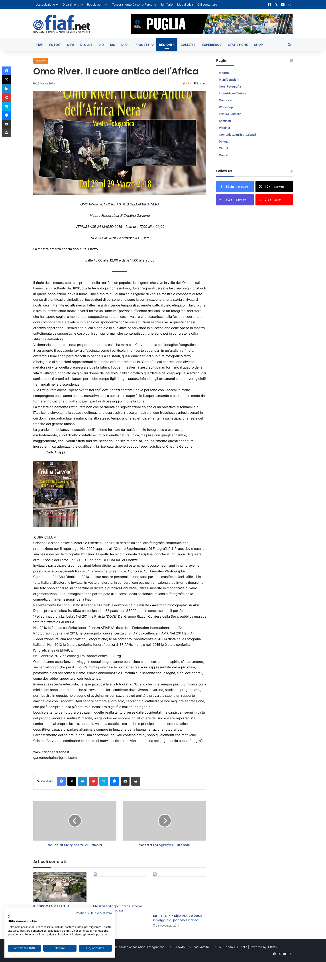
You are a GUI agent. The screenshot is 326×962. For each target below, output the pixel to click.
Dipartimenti (71, 4)
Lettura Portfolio (230, 114)
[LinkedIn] (82, 781)
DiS (112, 45)
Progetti (142, 45)
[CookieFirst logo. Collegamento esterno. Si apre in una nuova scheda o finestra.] (9, 917)
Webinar (224, 127)
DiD (101, 45)
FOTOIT (55, 45)
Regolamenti (95, 4)
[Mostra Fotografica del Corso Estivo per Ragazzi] (119, 887)
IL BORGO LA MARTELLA (51, 906)
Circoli (223, 148)
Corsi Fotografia (230, 86)
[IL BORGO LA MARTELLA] (59, 887)
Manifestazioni (229, 79)
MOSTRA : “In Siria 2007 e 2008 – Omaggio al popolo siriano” (179, 918)
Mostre (41, 61)
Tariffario (167, 4)
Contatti (224, 155)
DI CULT (86, 45)
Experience (212, 45)
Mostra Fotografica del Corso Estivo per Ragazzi (117, 908)
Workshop (226, 107)
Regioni (165, 45)
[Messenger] (114, 781)
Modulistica (185, 4)
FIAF (39, 45)
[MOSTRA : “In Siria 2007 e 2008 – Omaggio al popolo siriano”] (179, 892)
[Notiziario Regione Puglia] (61, 24)
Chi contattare (207, 4)
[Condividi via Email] (125, 781)
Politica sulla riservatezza (94, 913)
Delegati (224, 141)
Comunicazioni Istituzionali (237, 134)
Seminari (225, 121)
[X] (71, 781)
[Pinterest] (93, 781)
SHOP (258, 45)
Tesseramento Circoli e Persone (134, 4)
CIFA (70, 45)
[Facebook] (61, 781)
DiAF (124, 45)
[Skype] (103, 781)
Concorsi (225, 100)
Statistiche (238, 45)
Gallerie (188, 45)
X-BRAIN (273, 947)
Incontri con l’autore (233, 93)
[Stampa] (135, 781)
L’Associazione (45, 4)
